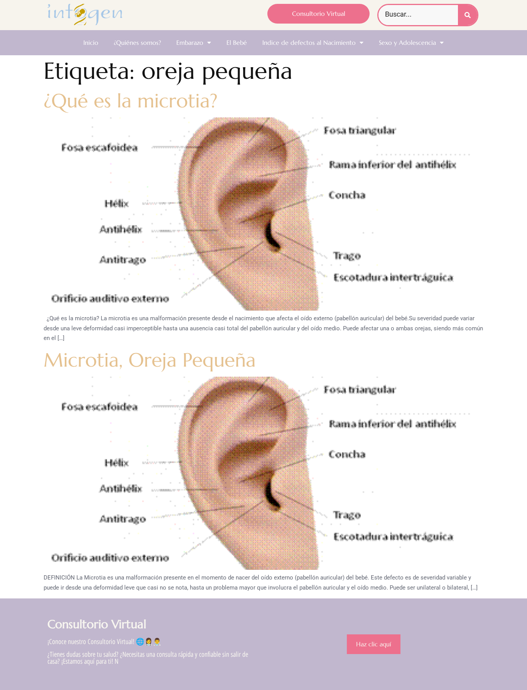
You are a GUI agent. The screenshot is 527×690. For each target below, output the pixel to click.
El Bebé (236, 42)
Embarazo (189, 42)
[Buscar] (467, 15)
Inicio (90, 42)
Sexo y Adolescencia (407, 42)
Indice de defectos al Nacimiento (309, 42)
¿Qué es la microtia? (131, 100)
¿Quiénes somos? (137, 42)
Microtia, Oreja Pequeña (150, 360)
